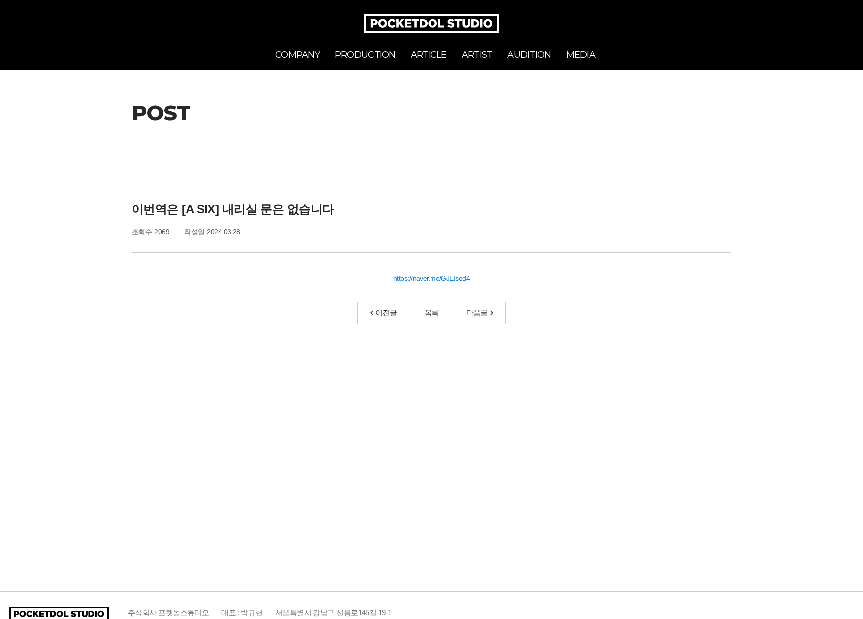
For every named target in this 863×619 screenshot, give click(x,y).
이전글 (386, 312)
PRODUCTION (365, 54)
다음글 (477, 312)
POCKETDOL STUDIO (431, 23)
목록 (432, 312)
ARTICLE (429, 54)
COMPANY (297, 54)
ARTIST (477, 54)
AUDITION (529, 54)
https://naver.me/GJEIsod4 (431, 278)
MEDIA (580, 54)
